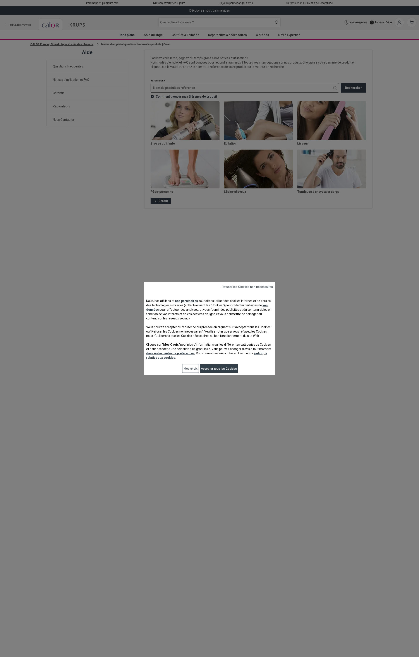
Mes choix (190, 368)
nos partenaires (186, 300)
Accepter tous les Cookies (219, 368)
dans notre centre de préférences (170, 353)
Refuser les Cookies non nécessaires (247, 286)
